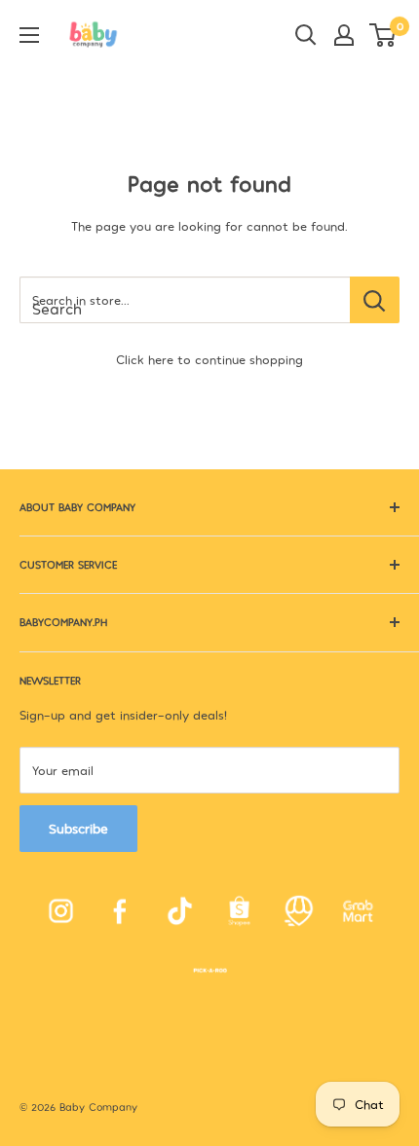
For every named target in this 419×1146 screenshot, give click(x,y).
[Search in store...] (375, 300)
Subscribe (78, 828)
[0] (383, 35)
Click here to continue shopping (209, 359)
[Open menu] (29, 35)
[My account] (344, 35)
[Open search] (306, 35)
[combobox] (184, 300)
